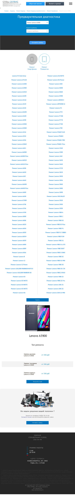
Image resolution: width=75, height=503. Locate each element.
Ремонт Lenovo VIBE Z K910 (55, 272)
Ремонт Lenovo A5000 (19, 128)
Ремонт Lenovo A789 (19, 212)
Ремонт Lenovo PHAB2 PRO (56, 140)
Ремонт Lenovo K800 (56, 88)
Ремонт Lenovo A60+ (19, 148)
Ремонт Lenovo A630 (19, 172)
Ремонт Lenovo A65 (19, 176)
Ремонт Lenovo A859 (19, 240)
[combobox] (37, 22)
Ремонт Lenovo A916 (19, 252)
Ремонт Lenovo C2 (19, 260)
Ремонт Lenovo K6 (19, 293)
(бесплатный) (12, 4)
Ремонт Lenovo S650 (56, 160)
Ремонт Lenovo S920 (56, 200)
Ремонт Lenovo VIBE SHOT (56, 248)
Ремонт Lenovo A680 (19, 192)
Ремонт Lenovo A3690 (19, 112)
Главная (6, 11)
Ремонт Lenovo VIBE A (55, 212)
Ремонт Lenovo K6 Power (55, 80)
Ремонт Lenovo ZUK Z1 (55, 285)
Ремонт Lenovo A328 (19, 108)
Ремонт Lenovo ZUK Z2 (55, 289)
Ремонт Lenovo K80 (55, 84)
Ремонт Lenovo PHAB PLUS (56, 132)
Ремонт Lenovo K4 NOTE (19, 285)
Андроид (12, 11)
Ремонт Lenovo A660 (19, 180)
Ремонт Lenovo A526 (19, 136)
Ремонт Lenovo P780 (56, 124)
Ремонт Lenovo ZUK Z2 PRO (56, 293)
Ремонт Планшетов (44, 68)
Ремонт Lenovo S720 (56, 168)
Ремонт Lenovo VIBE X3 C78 (56, 268)
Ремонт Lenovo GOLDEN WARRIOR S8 (19, 272)
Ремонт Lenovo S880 (56, 188)
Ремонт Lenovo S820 (56, 172)
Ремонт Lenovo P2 (56, 108)
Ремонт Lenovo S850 (56, 176)
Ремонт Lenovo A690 (19, 196)
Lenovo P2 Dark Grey (19, 76)
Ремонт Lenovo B (19, 256)
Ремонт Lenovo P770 (56, 120)
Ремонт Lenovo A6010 (19, 160)
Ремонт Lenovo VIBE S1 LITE (55, 244)
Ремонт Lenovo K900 (56, 96)
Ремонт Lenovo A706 (19, 204)
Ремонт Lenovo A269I (19, 96)
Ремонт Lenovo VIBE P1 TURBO (55, 232)
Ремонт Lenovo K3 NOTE (19, 281)
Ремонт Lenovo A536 (19, 140)
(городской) (11, 5)
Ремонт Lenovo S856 (56, 180)
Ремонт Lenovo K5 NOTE (19, 289)
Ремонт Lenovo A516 (19, 132)
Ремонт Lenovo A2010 (19, 92)
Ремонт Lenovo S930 (56, 204)
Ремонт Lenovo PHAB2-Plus (55, 144)
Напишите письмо (26, 417)
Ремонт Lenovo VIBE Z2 (56, 277)
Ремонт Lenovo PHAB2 (55, 136)
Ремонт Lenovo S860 (56, 184)
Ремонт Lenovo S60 (55, 156)
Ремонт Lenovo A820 (19, 224)
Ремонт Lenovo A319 (19, 104)
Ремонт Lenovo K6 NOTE (56, 76)
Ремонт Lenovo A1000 (19, 84)
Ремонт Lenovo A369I (19, 116)
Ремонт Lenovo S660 (56, 164)
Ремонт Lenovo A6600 (19, 184)
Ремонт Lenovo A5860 (19, 144)
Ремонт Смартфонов (52, 11)
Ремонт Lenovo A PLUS (19, 80)
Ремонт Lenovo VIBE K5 (56, 220)
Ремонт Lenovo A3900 (19, 124)
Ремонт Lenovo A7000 (19, 200)
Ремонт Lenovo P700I (56, 116)
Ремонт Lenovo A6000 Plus (19, 156)
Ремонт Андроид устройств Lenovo (36, 11)
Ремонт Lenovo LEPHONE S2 (55, 104)
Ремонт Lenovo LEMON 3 (55, 100)
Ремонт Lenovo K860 (56, 92)
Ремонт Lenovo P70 (55, 112)
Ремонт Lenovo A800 (19, 216)
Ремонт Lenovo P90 (55, 128)
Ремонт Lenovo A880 (19, 244)
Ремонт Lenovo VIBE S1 (56, 240)
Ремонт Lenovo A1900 (19, 88)
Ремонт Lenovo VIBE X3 (56, 264)
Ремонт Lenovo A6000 (19, 152)
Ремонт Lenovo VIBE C (55, 216)
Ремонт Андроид (20, 11)
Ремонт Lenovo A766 (19, 208)
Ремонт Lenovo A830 (19, 228)
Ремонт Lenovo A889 (19, 248)
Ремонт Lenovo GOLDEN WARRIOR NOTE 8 (19, 268)
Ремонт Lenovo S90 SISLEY (56, 196)
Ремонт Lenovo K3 (19, 277)
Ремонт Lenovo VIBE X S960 (56, 252)
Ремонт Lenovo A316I (19, 100)
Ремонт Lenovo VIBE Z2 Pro (56, 281)
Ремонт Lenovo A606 (19, 168)
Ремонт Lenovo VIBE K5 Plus (55, 224)
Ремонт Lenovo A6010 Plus (19, 164)
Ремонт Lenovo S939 (56, 208)
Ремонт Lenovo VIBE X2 (56, 256)
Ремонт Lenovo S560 (56, 148)
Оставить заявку (37, 423)
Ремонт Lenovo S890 (56, 192)
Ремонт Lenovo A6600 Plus (19, 188)
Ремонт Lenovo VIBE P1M (55, 236)
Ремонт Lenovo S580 (56, 152)
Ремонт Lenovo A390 (19, 120)
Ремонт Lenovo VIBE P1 (56, 228)
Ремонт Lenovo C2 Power (19, 264)
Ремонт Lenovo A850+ (19, 236)
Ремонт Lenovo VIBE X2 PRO (55, 260)
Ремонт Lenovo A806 (19, 220)
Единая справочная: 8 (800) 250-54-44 (37, 437)
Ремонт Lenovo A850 (19, 232)
